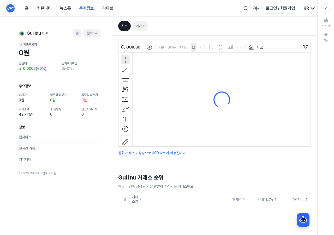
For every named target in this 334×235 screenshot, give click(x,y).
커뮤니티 (44, 8)
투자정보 (86, 8)
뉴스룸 (65, 8)
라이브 (107, 8)
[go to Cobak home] (10, 8)
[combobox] (309, 8)
